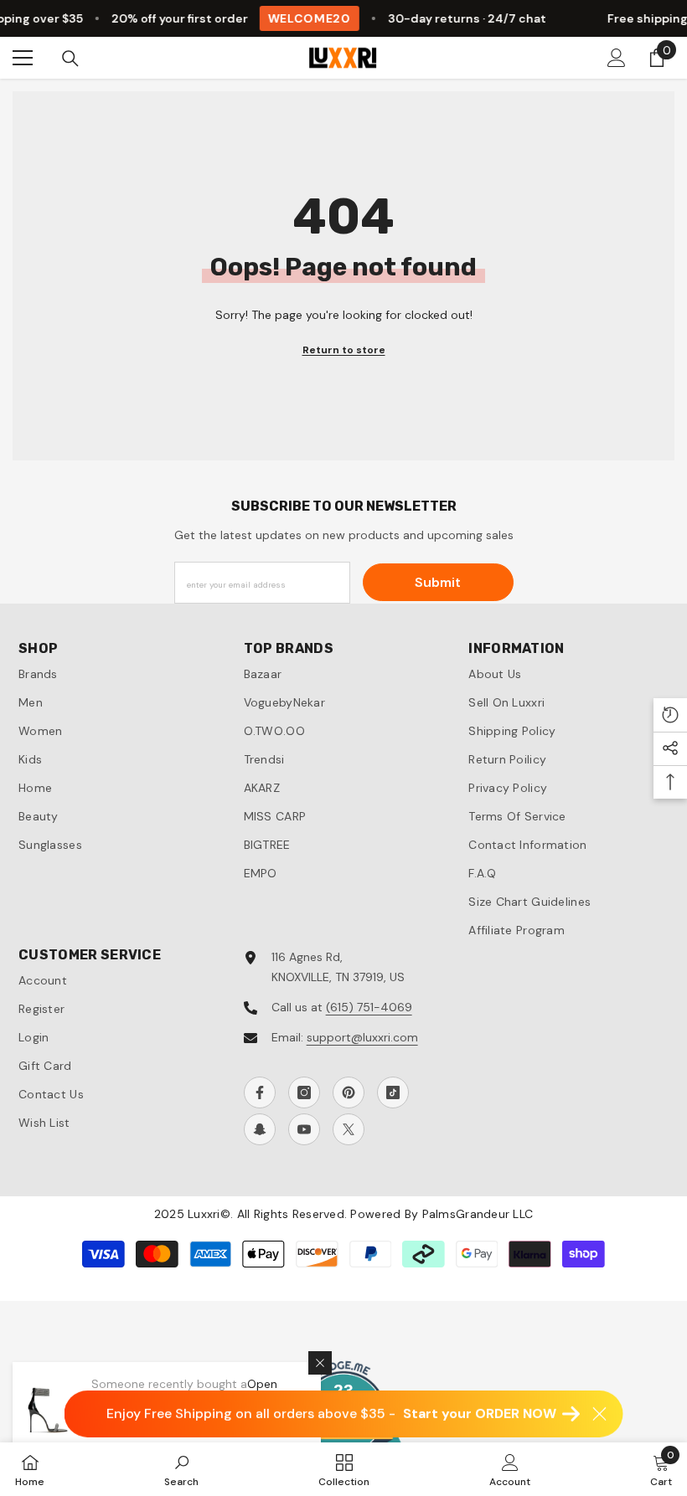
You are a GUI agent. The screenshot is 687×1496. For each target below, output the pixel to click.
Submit (438, 582)
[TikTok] (393, 1092)
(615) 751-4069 (369, 1007)
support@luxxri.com (362, 1037)
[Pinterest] (348, 1092)
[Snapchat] (260, 1129)
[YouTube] (304, 1129)
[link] (181, 1469)
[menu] (23, 58)
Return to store (343, 350)
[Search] (70, 59)
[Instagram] (304, 1092)
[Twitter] (348, 1129)
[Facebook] (260, 1092)
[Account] (616, 58)
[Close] (320, 1363)
